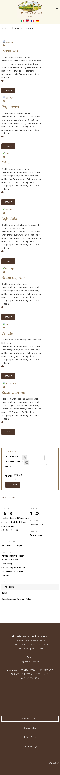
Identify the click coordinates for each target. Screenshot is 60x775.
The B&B (15, 28)
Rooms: (9, 466)
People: (9, 476)
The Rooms (9, 586)
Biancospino (13, 277)
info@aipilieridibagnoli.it (30, 661)
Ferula (7, 333)
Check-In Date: (13, 456)
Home (4, 28)
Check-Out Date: (14, 461)
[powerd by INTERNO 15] (54, 763)
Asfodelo (9, 218)
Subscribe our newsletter (30, 719)
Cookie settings (30, 746)
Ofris (6, 162)
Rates (4, 592)
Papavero (10, 106)
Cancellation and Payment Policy (16, 599)
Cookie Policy (30, 728)
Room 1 (18, 475)
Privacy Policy (30, 737)
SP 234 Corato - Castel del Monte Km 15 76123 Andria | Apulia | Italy (30, 646)
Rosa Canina (13, 392)
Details (8, 90)
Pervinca (9, 51)
